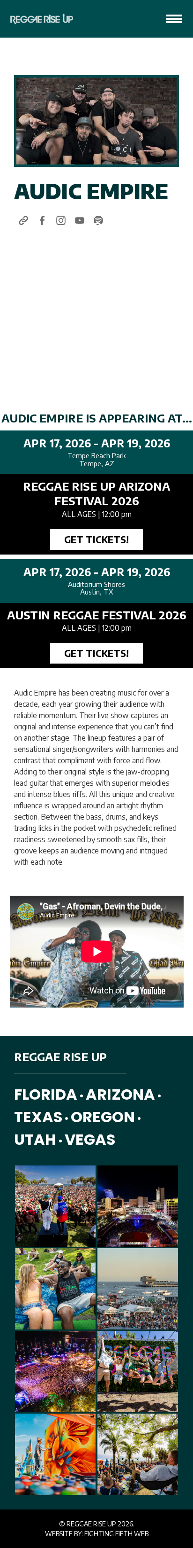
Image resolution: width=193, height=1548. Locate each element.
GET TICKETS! (96, 539)
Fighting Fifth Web (116, 1534)
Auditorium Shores (96, 584)
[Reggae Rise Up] (38, 18)
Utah (35, 1139)
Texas (38, 1116)
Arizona (120, 1094)
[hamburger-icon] (174, 18)
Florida (45, 1094)
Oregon (103, 1116)
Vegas (90, 1139)
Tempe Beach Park (96, 456)
